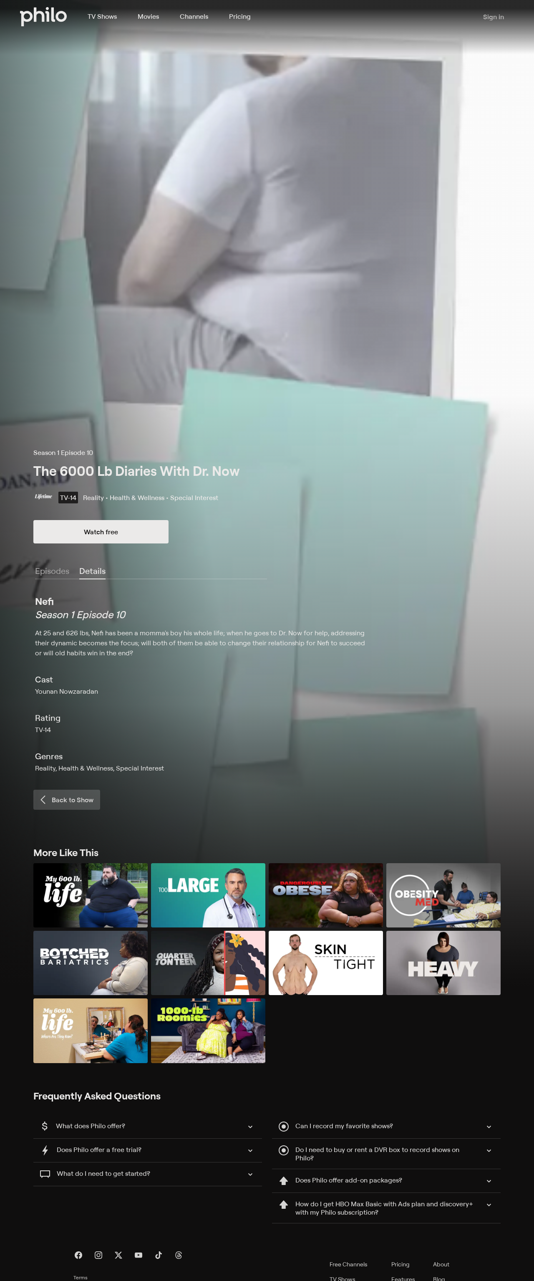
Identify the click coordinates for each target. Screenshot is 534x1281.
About (441, 1264)
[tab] (92, 571)
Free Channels (349, 1264)
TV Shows (102, 16)
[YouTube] (139, 1255)
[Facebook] (78, 1255)
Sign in (493, 17)
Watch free (101, 532)
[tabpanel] (267, 683)
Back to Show (72, 800)
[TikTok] (159, 1255)
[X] (118, 1255)
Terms (80, 1277)
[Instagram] (98, 1255)
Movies (148, 16)
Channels (194, 16)
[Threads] (179, 1255)
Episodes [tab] (52, 571)
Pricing (240, 16)
